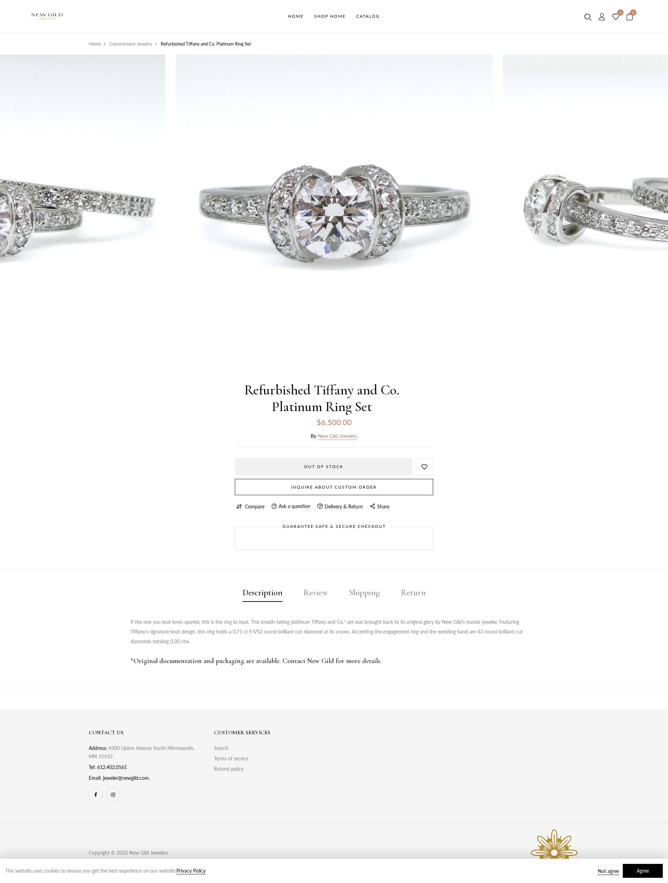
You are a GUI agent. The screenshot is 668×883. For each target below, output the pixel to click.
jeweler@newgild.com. (126, 778)
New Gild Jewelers (337, 436)
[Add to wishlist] (424, 466)
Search (221, 748)
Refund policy (229, 769)
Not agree (608, 871)
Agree (643, 871)
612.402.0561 (112, 767)
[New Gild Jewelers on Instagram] (113, 794)
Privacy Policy (191, 871)
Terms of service (231, 758)
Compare (254, 506)
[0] (615, 17)
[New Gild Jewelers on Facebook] (96, 794)
